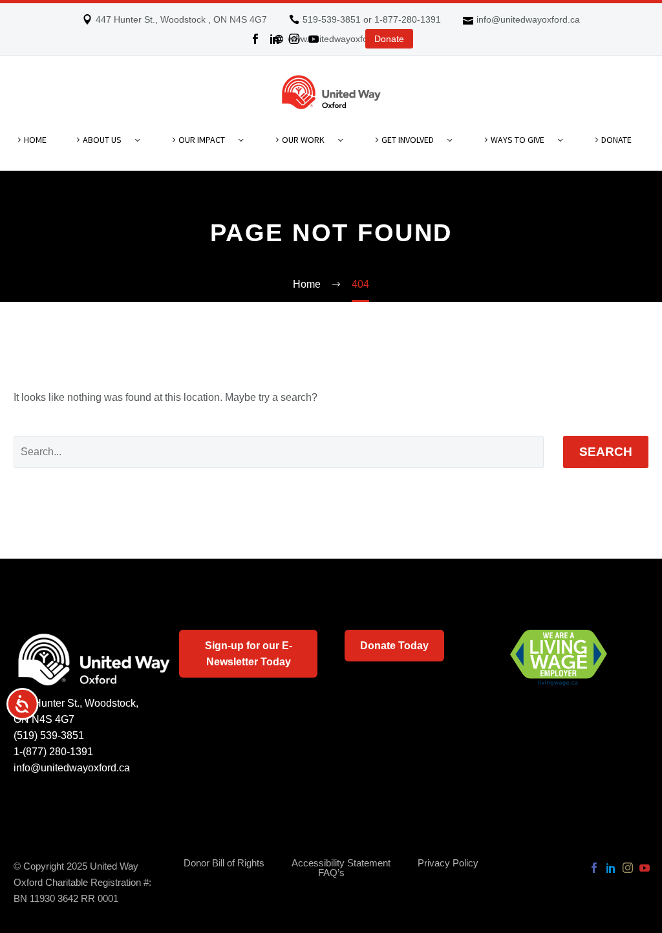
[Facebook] (255, 39)
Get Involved (407, 139)
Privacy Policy (448, 863)
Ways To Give (517, 139)
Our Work (303, 139)
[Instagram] (294, 39)
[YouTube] (313, 39)
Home (35, 139)
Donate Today (394, 645)
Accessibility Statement (341, 863)
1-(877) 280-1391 (53, 751)
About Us (102, 139)
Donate (389, 39)
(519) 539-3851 (49, 735)
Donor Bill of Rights (224, 863)
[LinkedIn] (274, 39)
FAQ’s (331, 873)
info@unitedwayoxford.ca (528, 19)
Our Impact (201, 139)
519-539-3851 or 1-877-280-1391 (372, 19)
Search (605, 451)
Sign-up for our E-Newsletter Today (248, 653)
